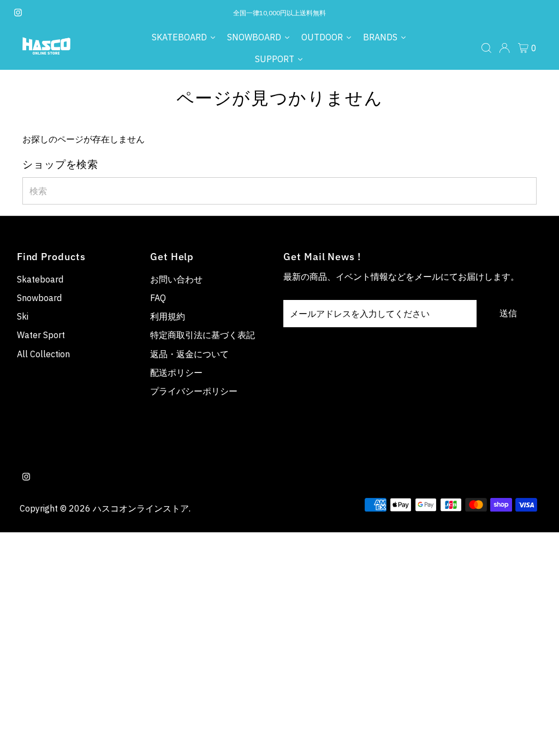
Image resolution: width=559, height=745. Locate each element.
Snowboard (39, 297)
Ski (22, 316)
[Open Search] (486, 48)
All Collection (43, 354)
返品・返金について (189, 354)
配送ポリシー (176, 372)
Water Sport (41, 334)
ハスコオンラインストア (141, 508)
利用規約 (167, 316)
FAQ (158, 297)
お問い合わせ (176, 279)
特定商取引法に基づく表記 (202, 334)
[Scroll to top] (537, 723)
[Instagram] (18, 13)
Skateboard (40, 279)
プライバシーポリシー (193, 391)
